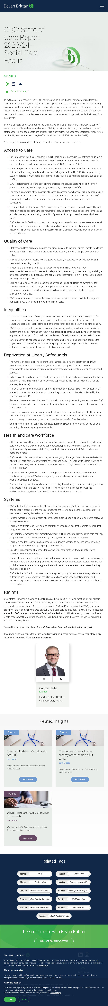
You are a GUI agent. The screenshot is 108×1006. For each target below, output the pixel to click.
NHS (40, 874)
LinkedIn (13, 84)
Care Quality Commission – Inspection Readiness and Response (40, 899)
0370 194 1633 (61, 679)
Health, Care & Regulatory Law (79, 890)
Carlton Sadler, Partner (39, 637)
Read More (28, 780)
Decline (24, 1000)
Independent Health (78, 882)
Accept (10, 1000)
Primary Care (78, 907)
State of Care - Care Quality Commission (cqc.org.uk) (64, 627)
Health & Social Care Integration (40, 890)
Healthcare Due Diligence (40, 907)
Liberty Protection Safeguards (60, 916)
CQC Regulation (78, 899)
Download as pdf (20, 91)
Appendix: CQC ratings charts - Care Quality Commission (33, 613)
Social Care (78, 874)
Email (20, 84)
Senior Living (40, 882)
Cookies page (42, 965)
